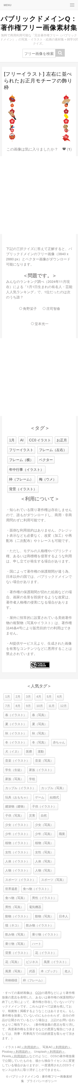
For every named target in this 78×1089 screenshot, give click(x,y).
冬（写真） (39, 742)
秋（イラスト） (15, 733)
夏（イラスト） (15, 724)
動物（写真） (44, 916)
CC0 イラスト (40, 440)
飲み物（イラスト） (39, 925)
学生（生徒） (14, 770)
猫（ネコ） (12, 925)
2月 (18, 696)
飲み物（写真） (15, 934)
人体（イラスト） (17, 861)
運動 (41, 751)
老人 (68, 971)
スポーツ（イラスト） (20, 879)
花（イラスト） (45, 952)
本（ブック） (50, 971)
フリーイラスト (21, 450)
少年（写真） (44, 834)
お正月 (62, 440)
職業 (62, 834)
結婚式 (54, 797)
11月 (52, 706)
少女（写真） (44, 824)
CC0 (38, 992)
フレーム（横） (21, 460)
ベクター (46, 460)
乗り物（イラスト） (45, 934)
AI (21, 440)
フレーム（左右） (53, 450)
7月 (7, 706)
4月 (38, 696)
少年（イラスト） (17, 834)
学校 (32, 779)
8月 (18, 706)
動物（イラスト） (17, 916)
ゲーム (39, 797)
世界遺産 (11, 888)
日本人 (63, 916)
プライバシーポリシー (42, 1081)
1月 (12, 440)
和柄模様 (11, 980)
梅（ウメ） (47, 479)
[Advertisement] (39, 195)
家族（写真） (14, 779)
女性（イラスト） (17, 852)
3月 (28, 696)
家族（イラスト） (41, 770)
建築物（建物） (15, 806)
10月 (39, 706)
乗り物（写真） (15, 943)
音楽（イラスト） (17, 760)
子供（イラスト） (44, 806)
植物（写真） (44, 843)
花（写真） (12, 962)
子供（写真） (14, 815)
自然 (44, 815)
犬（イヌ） (12, 751)
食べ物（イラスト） (36, 888)
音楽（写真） (44, 760)
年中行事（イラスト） (26, 469)
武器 (32, 971)
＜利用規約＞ (30, 1047)
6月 (59, 696)
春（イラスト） (15, 715)
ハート (36, 943)
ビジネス (32, 962)
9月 (28, 706)
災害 (32, 815)
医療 (29, 751)
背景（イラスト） (23, 489)
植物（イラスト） (17, 843)
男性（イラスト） (44, 898)
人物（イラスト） (17, 870)
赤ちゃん (59, 742)
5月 (49, 696)
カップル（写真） (53, 788)
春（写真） (39, 715)
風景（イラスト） (56, 962)
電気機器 (35, 907)
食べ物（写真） (15, 898)
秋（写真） (39, 733)
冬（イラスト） (15, 742)
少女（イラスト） (17, 824)
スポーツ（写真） (53, 879)
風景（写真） (14, 971)
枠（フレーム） (21, 479)
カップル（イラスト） (20, 788)
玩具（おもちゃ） (17, 797)
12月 (63, 706)
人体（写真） (44, 861)
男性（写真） (14, 907)
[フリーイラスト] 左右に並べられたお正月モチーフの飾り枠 (38, 81)
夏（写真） (39, 724)
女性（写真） (44, 852)
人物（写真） (44, 870)
